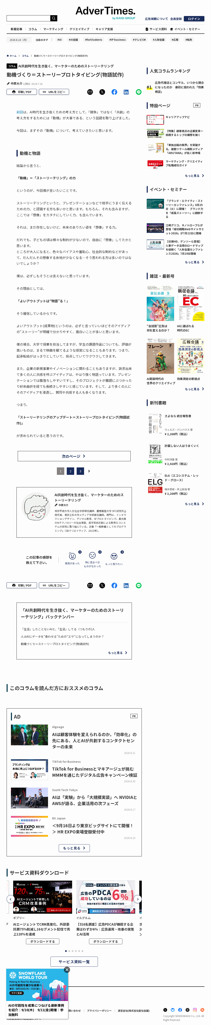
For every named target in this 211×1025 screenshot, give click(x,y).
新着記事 (16, 29)
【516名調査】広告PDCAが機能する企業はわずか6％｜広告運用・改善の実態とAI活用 (105, 929)
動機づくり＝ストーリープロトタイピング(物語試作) (55, 644)
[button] (90, 92)
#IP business (117, 39)
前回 (19, 111)
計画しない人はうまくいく (182, 446)
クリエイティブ (79, 29)
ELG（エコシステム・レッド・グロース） (182, 477)
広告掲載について (156, 19)
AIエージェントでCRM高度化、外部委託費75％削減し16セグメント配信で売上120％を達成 (41, 929)
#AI (59, 39)
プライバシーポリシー (99, 1010)
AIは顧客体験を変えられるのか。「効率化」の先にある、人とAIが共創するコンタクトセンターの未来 (94, 740)
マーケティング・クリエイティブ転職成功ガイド (184, 163)
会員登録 (176, 19)
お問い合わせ (73, 1010)
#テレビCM (139, 39)
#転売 (188, 39)
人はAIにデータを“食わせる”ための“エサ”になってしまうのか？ (62, 636)
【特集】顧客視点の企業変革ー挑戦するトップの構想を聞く (184, 133)
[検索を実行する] (53, 18)
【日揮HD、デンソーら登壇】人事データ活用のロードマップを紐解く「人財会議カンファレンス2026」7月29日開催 (184, 247)
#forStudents (93, 39)
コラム (32, 29)
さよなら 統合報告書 (178, 416)
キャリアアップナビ (178, 117)
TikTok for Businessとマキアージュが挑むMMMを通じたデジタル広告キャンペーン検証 (94, 772)
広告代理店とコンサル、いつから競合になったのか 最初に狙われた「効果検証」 (179, 87)
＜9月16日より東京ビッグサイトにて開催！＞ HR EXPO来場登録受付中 (93, 829)
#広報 (175, 39)
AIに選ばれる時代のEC (185, 328)
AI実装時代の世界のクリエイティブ (160, 381)
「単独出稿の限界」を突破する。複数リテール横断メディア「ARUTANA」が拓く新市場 (184, 149)
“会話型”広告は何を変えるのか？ (158, 328)
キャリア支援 (104, 29)
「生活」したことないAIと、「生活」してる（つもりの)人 (58, 629)
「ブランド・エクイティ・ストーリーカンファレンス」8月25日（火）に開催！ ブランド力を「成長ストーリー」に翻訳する (184, 209)
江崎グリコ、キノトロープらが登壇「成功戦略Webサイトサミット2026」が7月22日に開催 (185, 229)
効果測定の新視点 (188, 379)
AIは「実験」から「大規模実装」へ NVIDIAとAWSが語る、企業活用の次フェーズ (94, 800)
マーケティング (53, 29)
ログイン (194, 19)
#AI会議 (73, 39)
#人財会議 (158, 39)
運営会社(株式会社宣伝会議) (134, 1010)
